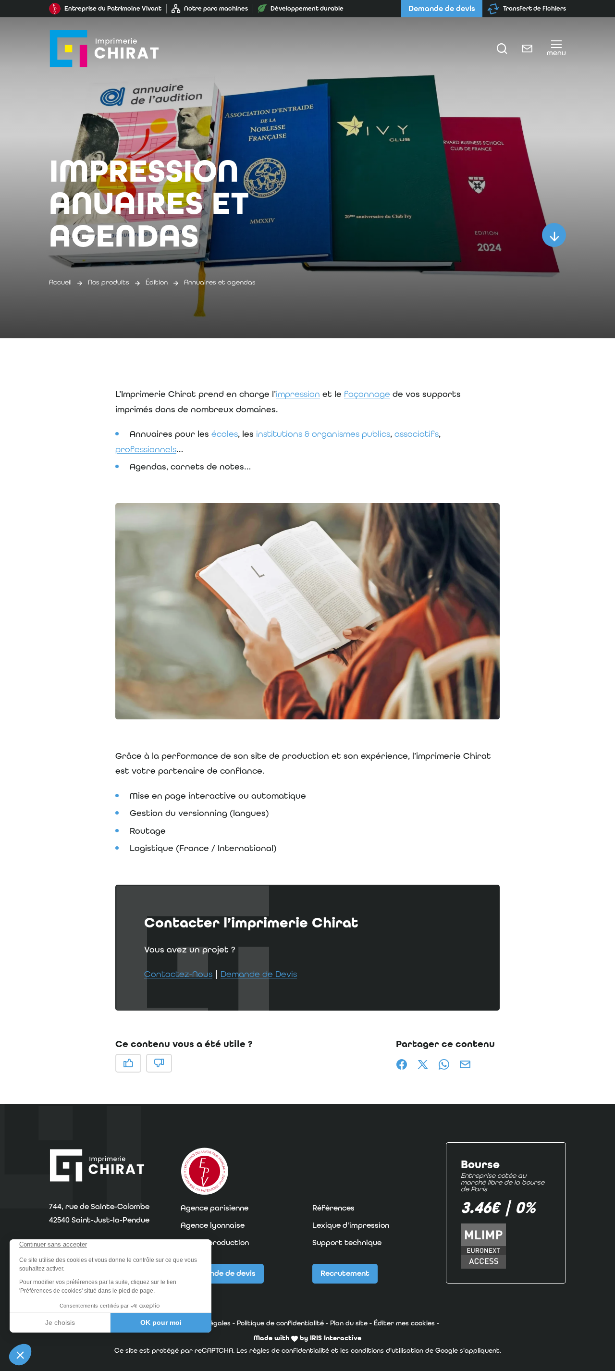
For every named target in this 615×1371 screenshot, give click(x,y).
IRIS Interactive (335, 1338)
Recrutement (344, 1273)
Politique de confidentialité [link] (280, 1323)
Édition (157, 282)
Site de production (215, 1242)
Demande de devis (441, 8)
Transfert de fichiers (534, 8)
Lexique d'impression (350, 1225)
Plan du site (349, 1323)
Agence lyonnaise (213, 1225)
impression (298, 394)
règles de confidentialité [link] (289, 1350)
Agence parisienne (214, 1207)
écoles (224, 434)
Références (333, 1207)
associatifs (416, 434)
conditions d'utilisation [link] (387, 1350)
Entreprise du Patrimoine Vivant (112, 8)
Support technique (346, 1242)
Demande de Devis (259, 974)
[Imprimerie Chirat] (104, 48)
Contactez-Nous (178, 974)
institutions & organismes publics (323, 434)
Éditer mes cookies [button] (404, 1323)
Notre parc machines (216, 8)
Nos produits (108, 282)
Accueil (60, 282)
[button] (307, 611)
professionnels (145, 449)
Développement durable (307, 8)
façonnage (367, 394)
